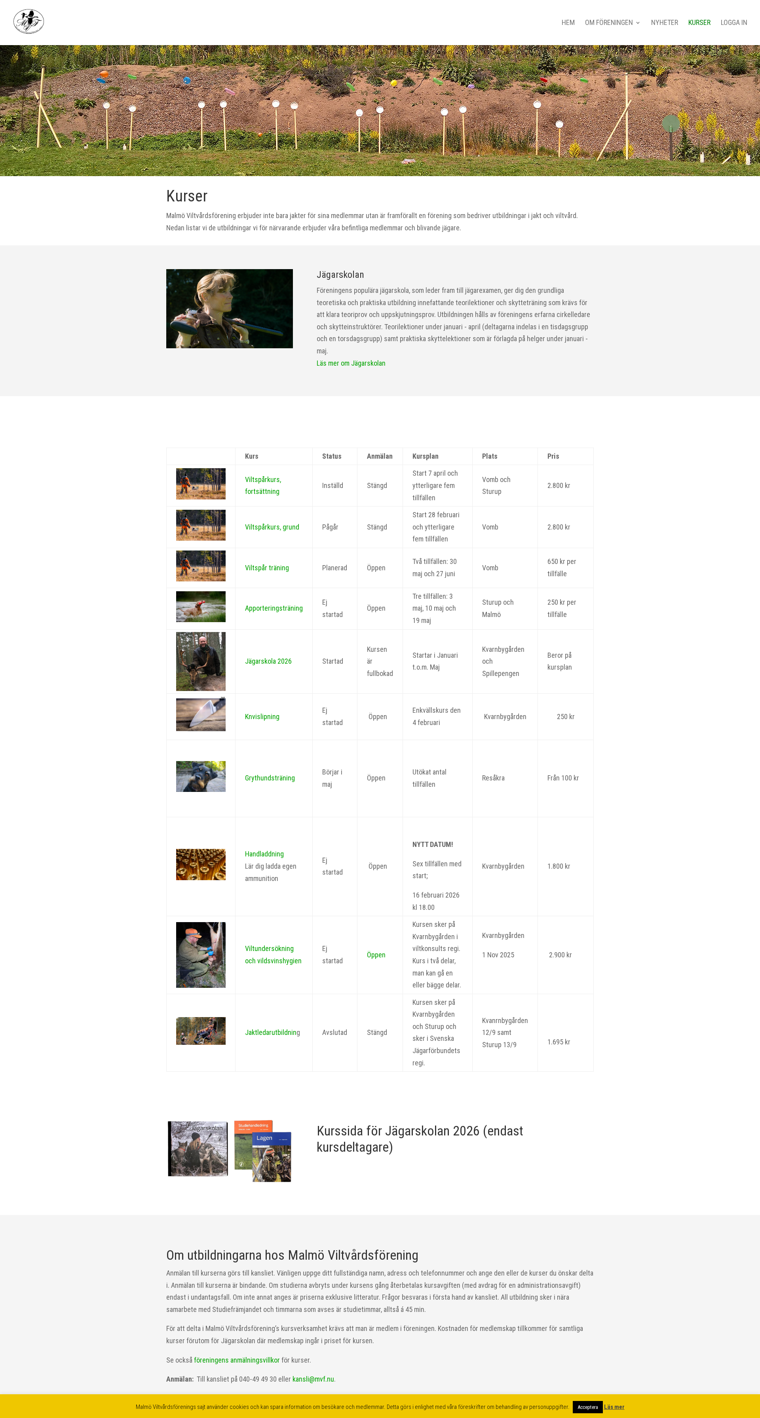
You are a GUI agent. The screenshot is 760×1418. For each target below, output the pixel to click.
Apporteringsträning (274, 608)
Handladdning (264, 854)
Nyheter (664, 23)
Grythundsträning (270, 778)
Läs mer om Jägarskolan (351, 363)
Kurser (699, 23)
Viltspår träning (267, 568)
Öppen (376, 955)
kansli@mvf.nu (312, 1379)
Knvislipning (262, 716)
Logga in (734, 23)
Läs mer (614, 1406)
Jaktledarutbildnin (270, 1032)
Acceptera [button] (588, 1407)
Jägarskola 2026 (268, 661)
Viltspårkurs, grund (272, 527)
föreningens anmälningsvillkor (236, 1360)
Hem (568, 23)
